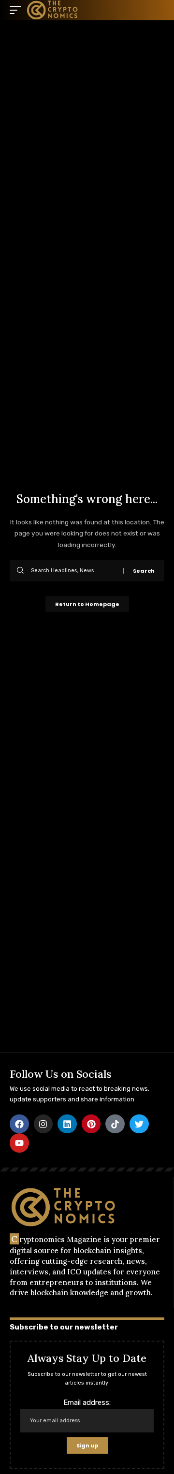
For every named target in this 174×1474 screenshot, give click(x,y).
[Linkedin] (67, 1124)
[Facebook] (19, 1124)
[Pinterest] (91, 1124)
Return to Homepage (87, 604)
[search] (157, 10)
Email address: (87, 1402)
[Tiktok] (115, 1124)
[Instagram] (43, 1124)
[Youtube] (19, 1143)
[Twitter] (139, 1124)
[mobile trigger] (18, 10)
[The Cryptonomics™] (52, 10)
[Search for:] (73, 570)
